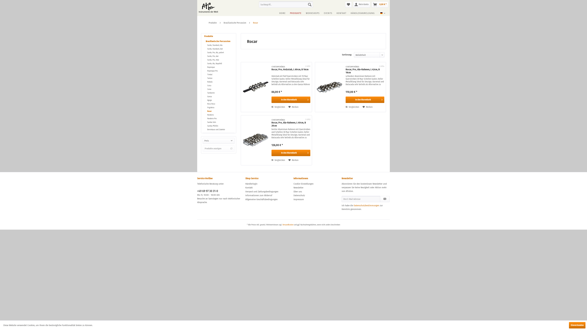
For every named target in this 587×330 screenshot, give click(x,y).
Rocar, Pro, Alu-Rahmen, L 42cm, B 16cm (363, 71)
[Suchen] (309, 5)
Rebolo (209, 82)
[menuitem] (286, 5)
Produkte (208, 36)
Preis (206, 140)
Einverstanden (577, 325)
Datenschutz (299, 195)
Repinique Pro (212, 71)
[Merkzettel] (348, 5)
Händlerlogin (251, 183)
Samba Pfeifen (212, 126)
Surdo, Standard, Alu (214, 45)
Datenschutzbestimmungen (366, 205)
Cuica (209, 85)
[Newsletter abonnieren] (385, 199)
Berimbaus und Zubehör (216, 129)
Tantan (209, 78)
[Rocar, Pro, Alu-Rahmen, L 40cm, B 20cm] (255, 140)
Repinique (211, 67)
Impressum (299, 199)
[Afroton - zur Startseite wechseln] (208, 8)
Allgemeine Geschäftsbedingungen (261, 199)
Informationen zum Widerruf (258, 195)
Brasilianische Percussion (218, 41)
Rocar (209, 111)
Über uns (298, 191)
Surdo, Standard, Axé (215, 49)
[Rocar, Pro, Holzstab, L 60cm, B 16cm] (255, 87)
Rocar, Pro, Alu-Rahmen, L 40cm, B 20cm (288, 124)
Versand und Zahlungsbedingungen (261, 191)
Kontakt (249, 187)
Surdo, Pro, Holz (213, 60)
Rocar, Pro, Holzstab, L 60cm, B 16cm (289, 69)
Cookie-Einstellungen (304, 183)
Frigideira (210, 107)
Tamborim (211, 93)
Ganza (209, 96)
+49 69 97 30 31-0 (207, 191)
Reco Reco (211, 104)
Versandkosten (288, 225)
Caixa (209, 89)
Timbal (209, 74)
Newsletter (298, 187)
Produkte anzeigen (213, 148)
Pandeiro (210, 115)
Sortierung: (347, 54)
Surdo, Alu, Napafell (214, 63)
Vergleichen (279, 107)
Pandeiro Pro (212, 118)
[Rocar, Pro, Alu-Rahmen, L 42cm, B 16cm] (330, 87)
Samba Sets (211, 122)
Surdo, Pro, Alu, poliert (215, 52)
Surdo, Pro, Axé (212, 56)
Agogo (209, 100)
